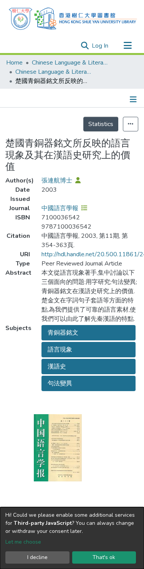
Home (14, 62)
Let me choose (23, 542)
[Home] (73, 17)
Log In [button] (100, 45)
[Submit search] (84, 45)
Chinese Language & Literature (70, 62)
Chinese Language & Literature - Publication (53, 72)
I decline (37, 557)
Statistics (100, 124)
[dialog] (72, 538)
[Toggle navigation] (127, 45)
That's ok (104, 557)
